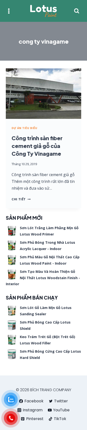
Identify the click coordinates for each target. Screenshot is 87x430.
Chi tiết (21, 199)
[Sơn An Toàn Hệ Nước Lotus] (43, 11)
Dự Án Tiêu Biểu (24, 128)
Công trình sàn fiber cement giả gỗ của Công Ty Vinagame (37, 146)
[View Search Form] (76, 11)
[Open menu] (9, 11)
